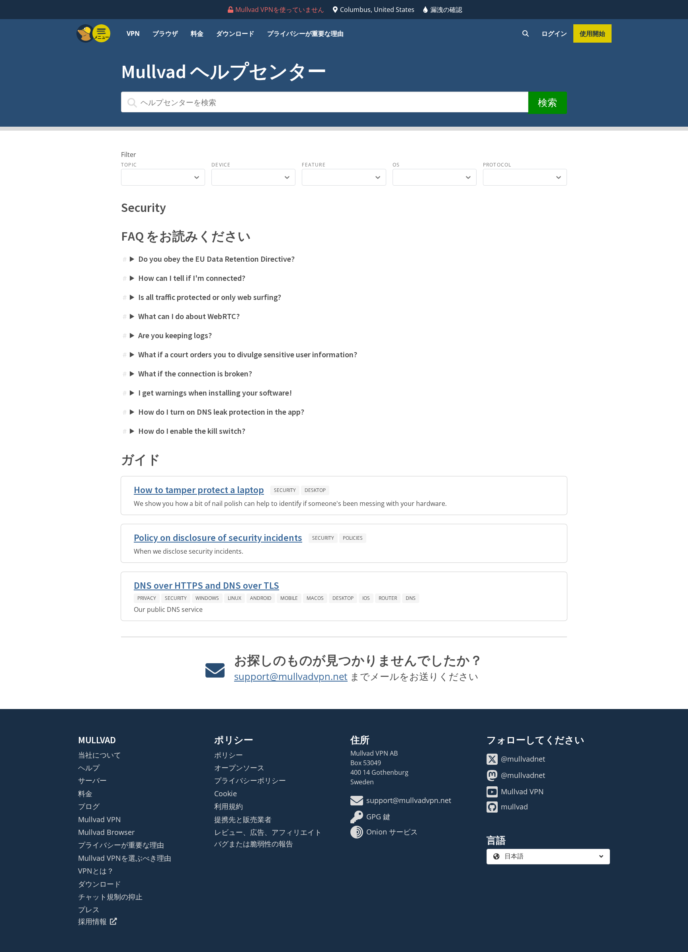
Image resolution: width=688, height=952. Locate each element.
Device (221, 164)
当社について (99, 755)
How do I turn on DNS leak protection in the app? (221, 412)
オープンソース (239, 767)
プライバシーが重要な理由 (305, 33)
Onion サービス (392, 831)
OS (396, 164)
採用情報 (92, 921)
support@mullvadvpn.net (291, 676)
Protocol (497, 164)
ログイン (554, 33)
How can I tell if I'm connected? (191, 278)
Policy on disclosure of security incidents (218, 537)
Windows (207, 598)
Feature (313, 164)
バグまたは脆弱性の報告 (253, 843)
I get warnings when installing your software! (215, 393)
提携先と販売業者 (243, 819)
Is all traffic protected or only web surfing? (209, 297)
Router (388, 598)
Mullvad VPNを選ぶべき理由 (124, 858)
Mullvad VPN (99, 819)
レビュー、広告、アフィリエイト (268, 832)
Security (285, 490)
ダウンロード (235, 33)
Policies (353, 538)
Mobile (289, 598)
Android (261, 598)
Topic (129, 164)
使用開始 (592, 33)
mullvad (514, 806)
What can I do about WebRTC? (189, 316)
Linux (234, 598)
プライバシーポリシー (250, 780)
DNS (411, 598)
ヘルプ (89, 767)
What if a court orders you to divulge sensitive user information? (247, 354)
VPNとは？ (96, 871)
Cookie (225, 793)
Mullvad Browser (106, 832)
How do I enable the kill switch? (191, 431)
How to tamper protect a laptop (199, 490)
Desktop (315, 490)
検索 (547, 102)
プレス (89, 909)
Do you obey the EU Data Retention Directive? (216, 259)
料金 (197, 33)
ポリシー (228, 755)
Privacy (146, 598)
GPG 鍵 (378, 816)
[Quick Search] (525, 33)
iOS (366, 598)
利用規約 (228, 806)
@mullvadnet (523, 759)
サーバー (92, 780)
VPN (133, 33)
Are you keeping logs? (175, 335)
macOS (315, 598)
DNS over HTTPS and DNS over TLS (206, 585)
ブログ (89, 806)
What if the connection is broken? (195, 373)
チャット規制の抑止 (110, 896)
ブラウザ (165, 33)
